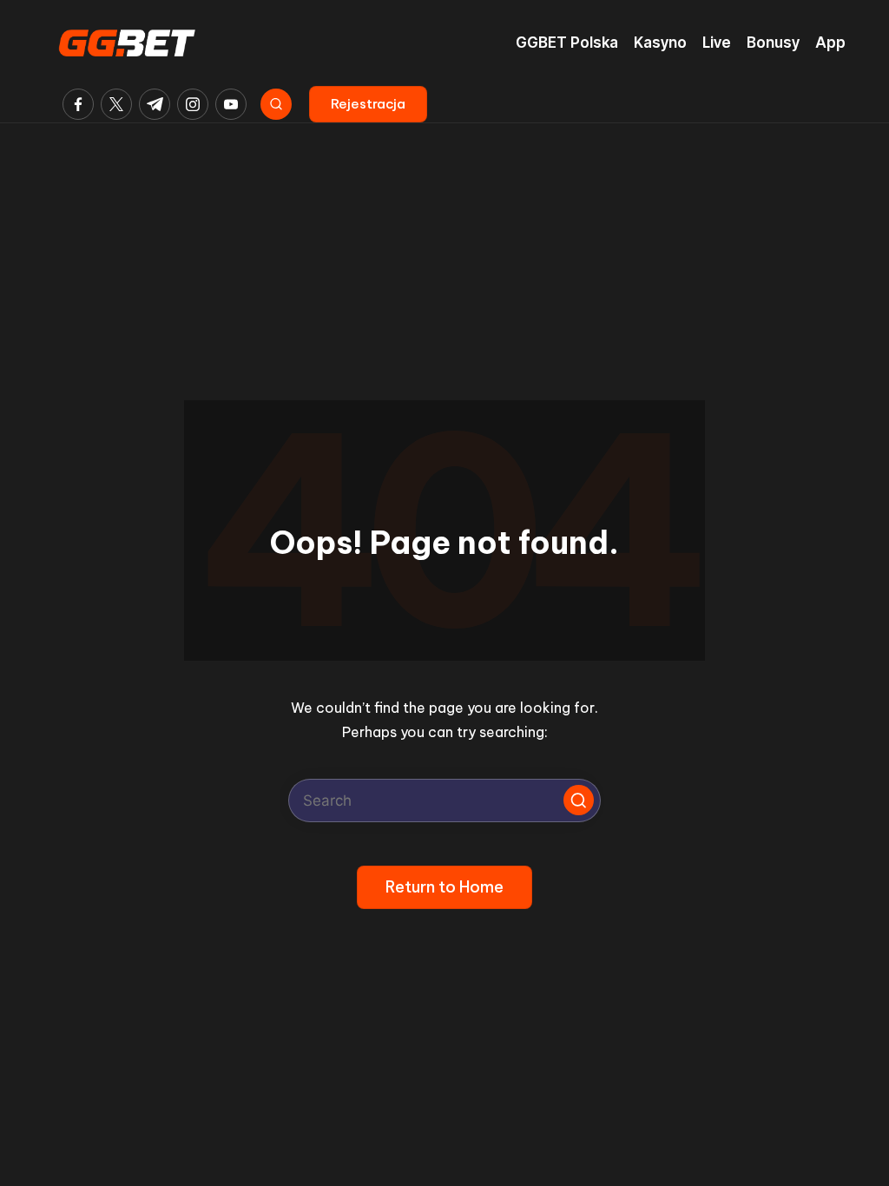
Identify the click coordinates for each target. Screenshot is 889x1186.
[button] (368, 104)
